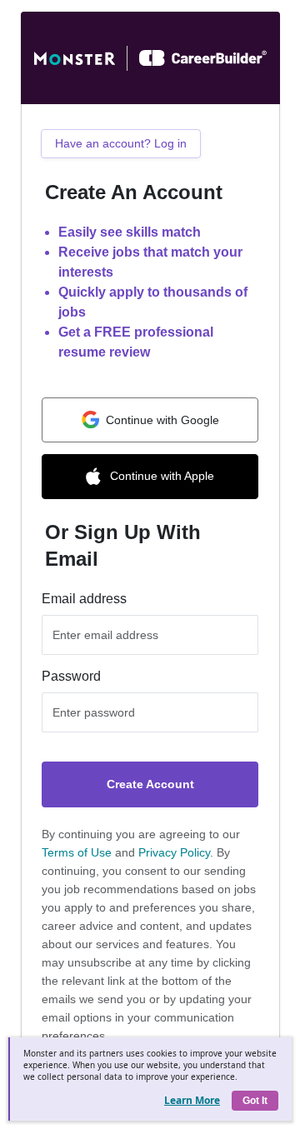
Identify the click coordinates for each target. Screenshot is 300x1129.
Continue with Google (162, 420)
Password (71, 676)
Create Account (150, 784)
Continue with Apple (162, 475)
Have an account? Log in (121, 143)
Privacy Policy (174, 852)
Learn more (192, 1100)
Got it (255, 1101)
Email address (84, 599)
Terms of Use (77, 852)
